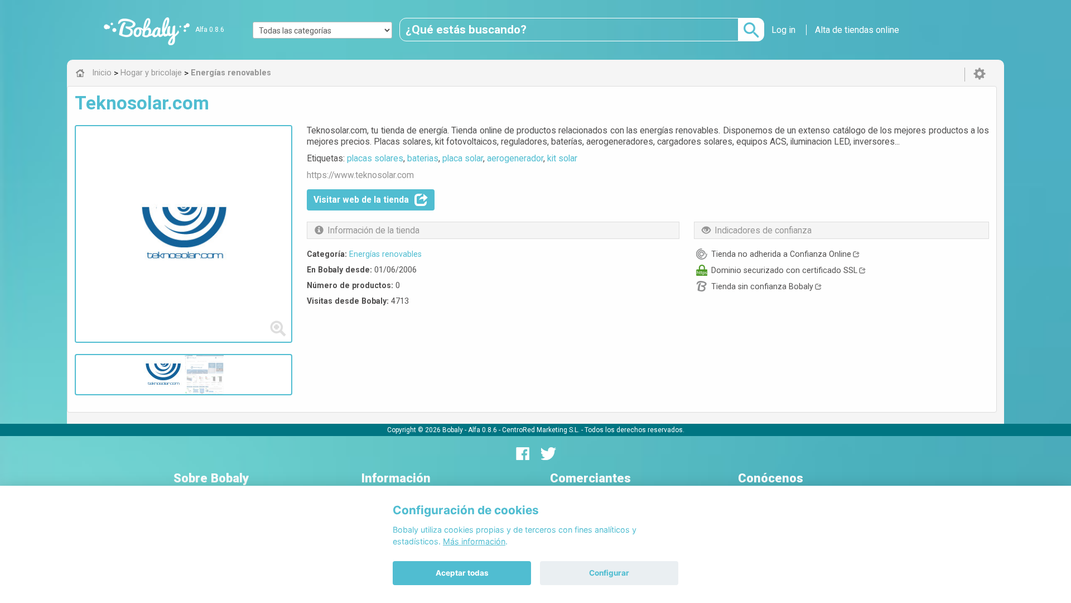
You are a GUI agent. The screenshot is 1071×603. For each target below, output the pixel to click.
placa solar (462, 158)
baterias (422, 158)
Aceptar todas (462, 572)
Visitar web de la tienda (361, 199)
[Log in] (979, 74)
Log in (783, 30)
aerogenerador (515, 158)
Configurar (609, 572)
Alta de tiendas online (857, 30)
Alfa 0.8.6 (209, 30)
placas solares (375, 158)
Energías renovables (385, 254)
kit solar (562, 158)
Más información (474, 541)
